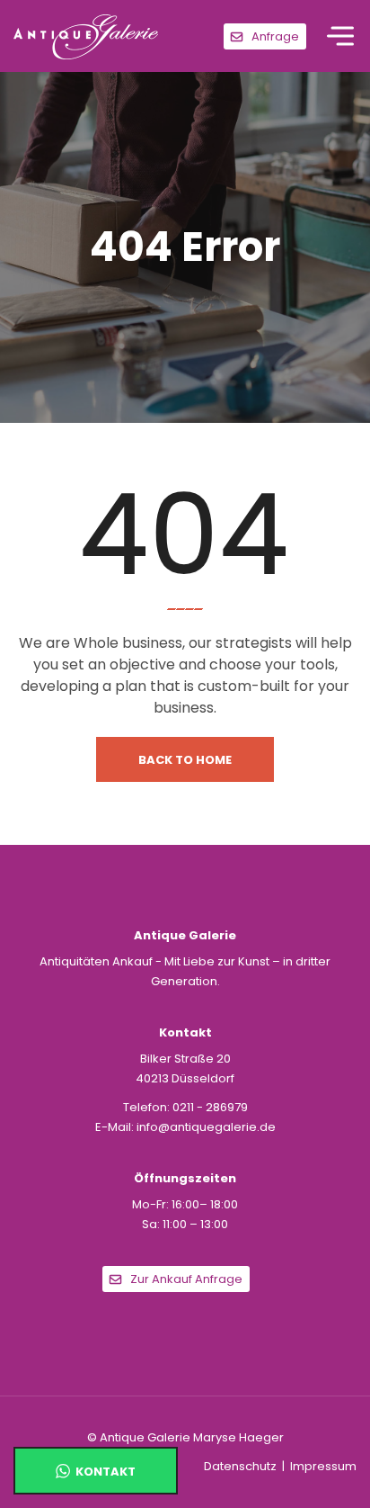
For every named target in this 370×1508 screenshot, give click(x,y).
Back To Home (185, 759)
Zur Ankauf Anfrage (186, 1279)
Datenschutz (240, 1466)
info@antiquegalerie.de (206, 1126)
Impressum (323, 1466)
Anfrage (275, 36)
